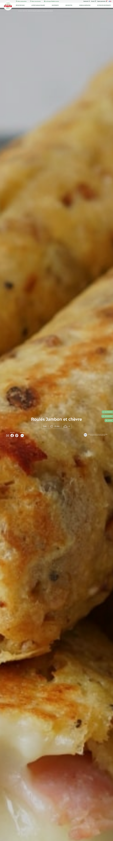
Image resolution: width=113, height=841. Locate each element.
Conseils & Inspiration (84, 5)
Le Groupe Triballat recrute (51, 1)
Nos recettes (68, 5)
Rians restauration (21, 1)
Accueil (20, 11)
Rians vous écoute (35, 1)
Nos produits (55, 5)
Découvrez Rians (20, 5)
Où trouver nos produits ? (104, 5)
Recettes (25, 11)
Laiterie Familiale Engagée (38, 5)
